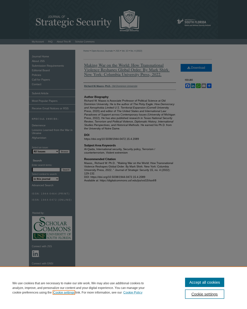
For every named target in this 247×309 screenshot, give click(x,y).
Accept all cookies (204, 282)
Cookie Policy (132, 292)
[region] (123, 288)
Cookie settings (63, 292)
